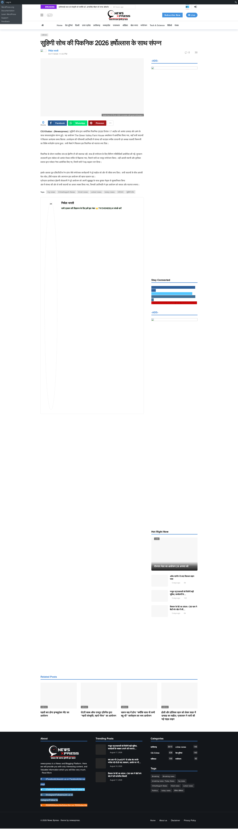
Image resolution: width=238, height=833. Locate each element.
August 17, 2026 (116, 752)
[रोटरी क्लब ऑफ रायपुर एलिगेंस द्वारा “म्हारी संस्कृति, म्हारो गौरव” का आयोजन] (99, 696)
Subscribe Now (172, 15)
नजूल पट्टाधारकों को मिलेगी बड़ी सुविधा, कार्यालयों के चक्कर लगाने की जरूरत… (122, 747)
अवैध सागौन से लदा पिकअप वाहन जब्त (182, 577)
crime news (186, 746)
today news (110, 192)
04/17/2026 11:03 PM (57, 53)
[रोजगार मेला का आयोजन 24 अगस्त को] (174, 554)
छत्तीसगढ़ (161, 746)
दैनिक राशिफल (178, 790)
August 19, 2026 (116, 766)
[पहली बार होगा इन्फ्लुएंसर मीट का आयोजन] (58, 696)
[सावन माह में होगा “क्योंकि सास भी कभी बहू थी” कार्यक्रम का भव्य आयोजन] (139, 696)
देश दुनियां (186, 752)
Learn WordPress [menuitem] (8, 14)
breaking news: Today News (163, 781)
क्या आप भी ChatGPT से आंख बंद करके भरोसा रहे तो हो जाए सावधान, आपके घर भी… (124, 761)
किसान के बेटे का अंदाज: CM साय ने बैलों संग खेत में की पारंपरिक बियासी (124, 775)
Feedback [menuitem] (5, 21)
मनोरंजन (44, 35)
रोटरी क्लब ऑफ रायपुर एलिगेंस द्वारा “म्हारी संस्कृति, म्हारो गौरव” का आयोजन (98, 713)
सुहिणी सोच (130, 192)
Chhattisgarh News (66, 192)
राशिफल (161, 758)
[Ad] (174, 646)
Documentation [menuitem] (7, 11)
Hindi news (83, 192)
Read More (47, 772)
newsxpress (74, 820)
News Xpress (53, 820)
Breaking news (169, 776)
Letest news (96, 192)
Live (193, 15)
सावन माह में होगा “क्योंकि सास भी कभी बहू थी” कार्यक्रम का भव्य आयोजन (138, 713)
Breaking (155, 776)
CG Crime (161, 752)
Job (157, 539)
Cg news (51, 192)
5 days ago (176, 582)
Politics (155, 790)
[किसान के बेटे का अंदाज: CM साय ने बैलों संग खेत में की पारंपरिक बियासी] (159, 611)
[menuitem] (2, 2)
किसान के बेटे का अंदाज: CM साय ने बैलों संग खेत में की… (183, 608)
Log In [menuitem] (8, 2)
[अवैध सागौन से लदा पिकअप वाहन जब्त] (159, 581)
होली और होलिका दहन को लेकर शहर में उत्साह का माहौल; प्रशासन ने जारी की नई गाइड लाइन (178, 715)
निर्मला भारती (53, 50)
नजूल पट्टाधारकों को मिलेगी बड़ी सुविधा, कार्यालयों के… (182, 593)
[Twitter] (187, 7)
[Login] (195, 7)
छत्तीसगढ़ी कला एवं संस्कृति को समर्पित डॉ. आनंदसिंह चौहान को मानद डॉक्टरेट (84, 7)
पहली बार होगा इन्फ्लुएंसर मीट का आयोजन (54, 713)
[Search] (195, 25)
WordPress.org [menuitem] (7, 7)
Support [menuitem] (4, 18)
